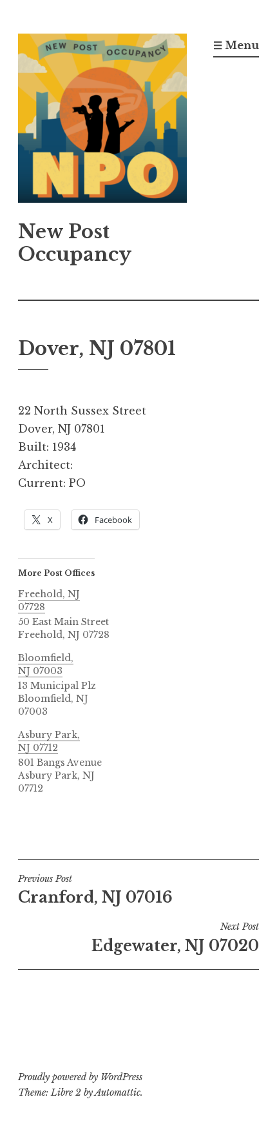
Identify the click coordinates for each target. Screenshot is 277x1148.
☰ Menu (236, 45)
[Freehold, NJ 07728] (75, 614)
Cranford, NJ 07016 (95, 890)
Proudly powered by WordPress (80, 1077)
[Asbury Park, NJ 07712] (75, 761)
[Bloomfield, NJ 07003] (75, 684)
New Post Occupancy (74, 243)
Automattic (117, 1092)
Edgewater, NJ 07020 (175, 937)
